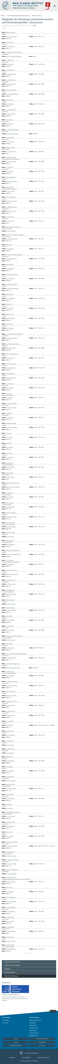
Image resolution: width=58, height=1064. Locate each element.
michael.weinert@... (11, 931)
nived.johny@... (10, 387)
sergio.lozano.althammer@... (13, 554)
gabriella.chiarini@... (11, 211)
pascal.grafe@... (10, 328)
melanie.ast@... (10, 64)
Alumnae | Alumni (34, 1033)
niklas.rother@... (10, 753)
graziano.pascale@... (11, 695)
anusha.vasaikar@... (11, 856)
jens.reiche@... (10, 725)
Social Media (6, 1017)
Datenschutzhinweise (43, 1057)
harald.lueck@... (10, 564)
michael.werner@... (11, 941)
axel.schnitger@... (10, 798)
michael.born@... (10, 141)
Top (54, 1011)
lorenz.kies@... (10, 447)
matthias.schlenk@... (11, 788)
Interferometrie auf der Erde (12, 962)
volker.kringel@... (10, 477)
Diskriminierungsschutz (15, 1045)
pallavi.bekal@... (10, 104)
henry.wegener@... (11, 911)
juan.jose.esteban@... (11, 258)
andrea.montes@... (11, 640)
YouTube (6, 1022)
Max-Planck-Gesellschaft (42, 1038)
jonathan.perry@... (11, 705)
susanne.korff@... (10, 467)
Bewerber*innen (33, 1035)
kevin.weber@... (10, 891)
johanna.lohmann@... (11, 517)
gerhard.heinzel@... (11, 348)
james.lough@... (10, 536)
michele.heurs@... (10, 358)
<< (25, 953)
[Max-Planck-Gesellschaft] (22, 1053)
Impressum (12, 1057)
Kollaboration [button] (6, 982)
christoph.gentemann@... (12, 288)
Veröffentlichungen (9, 972)
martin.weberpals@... (11, 901)
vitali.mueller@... (10, 630)
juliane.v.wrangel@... (11, 864)
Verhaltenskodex (42, 1042)
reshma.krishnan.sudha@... (13, 487)
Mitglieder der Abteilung (11, 976)
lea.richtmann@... (10, 735)
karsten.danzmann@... (12, 239)
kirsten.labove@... (10, 507)
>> (32, 953)
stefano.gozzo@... (11, 318)
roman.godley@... (10, 298)
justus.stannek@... (11, 816)
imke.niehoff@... (10, 648)
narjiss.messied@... (11, 604)
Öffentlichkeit (32, 1030)
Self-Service (42, 1045)
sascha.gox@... (10, 308)
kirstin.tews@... (10, 836)
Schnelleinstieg (34, 1017)
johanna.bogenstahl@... (12, 134)
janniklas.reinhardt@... (12, 338)
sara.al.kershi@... (10, 46)
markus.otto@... (10, 675)
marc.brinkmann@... (11, 151)
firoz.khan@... (9, 437)
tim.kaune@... (9, 397)
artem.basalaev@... (11, 84)
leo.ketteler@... (10, 417)
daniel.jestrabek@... (11, 378)
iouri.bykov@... (10, 171)
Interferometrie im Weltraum (12, 965)
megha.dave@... (10, 248)
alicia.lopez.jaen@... (11, 526)
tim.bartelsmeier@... (11, 74)
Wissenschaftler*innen (35, 1020)
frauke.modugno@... (11, 610)
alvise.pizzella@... (10, 715)
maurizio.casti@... (11, 191)
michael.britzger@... (11, 161)
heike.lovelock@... (10, 544)
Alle (35, 25)
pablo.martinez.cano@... (12, 574)
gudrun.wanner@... (11, 881)
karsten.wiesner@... (11, 949)
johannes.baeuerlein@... (12, 94)
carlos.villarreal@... (11, 231)
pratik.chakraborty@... (12, 201)
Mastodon (6, 1020)
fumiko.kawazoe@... (11, 407)
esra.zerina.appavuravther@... (14, 56)
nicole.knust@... (10, 457)
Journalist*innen (33, 1028)
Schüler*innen (33, 1025)
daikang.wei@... (10, 921)
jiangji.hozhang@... (11, 368)
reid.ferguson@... (10, 268)
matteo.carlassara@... (12, 181)
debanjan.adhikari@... (12, 36)
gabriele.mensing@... (11, 594)
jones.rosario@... (10, 745)
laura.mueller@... (10, 620)
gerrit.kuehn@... (10, 497)
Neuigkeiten (7, 969)
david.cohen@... (10, 221)
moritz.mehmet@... (11, 584)
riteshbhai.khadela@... (12, 427)
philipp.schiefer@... (11, 780)
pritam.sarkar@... (10, 771)
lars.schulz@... (10, 808)
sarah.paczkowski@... (12, 685)
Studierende (32, 1022)
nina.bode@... (9, 124)
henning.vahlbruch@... (12, 846)
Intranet (16, 1042)
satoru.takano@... (10, 826)
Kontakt (16, 1038)
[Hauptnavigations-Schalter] (54, 5)
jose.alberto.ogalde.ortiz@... (13, 668)
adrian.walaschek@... (11, 874)
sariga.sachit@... (10, 761)
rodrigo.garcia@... (10, 278)
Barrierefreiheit (26, 1057)
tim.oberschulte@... (11, 658)
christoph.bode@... (11, 114)
